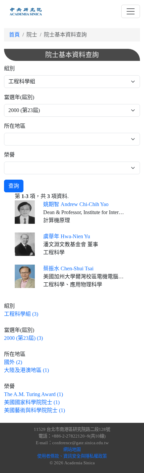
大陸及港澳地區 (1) (26, 370)
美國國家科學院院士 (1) (32, 402)
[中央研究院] (26, 11)
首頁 (14, 34)
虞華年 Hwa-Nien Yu (66, 236)
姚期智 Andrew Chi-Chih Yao (76, 204)
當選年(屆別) (19, 97)
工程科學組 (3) (21, 314)
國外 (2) (13, 362)
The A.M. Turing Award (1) (33, 394)
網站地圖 (72, 449)
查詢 (13, 186)
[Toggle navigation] (130, 11)
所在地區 (14, 126)
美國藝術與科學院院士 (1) (34, 410)
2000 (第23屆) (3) (23, 338)
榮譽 (9, 155)
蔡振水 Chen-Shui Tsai (68, 268)
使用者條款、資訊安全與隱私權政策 (72, 456)
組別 (9, 68)
